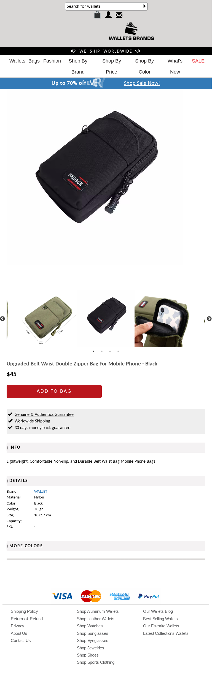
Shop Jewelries (90, 648)
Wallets (17, 61)
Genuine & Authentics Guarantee (44, 415)
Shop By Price (111, 66)
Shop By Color (144, 66)
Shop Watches (90, 626)
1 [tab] (93, 351)
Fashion (52, 61)
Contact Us (21, 640)
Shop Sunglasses (92, 633)
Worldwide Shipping (32, 421)
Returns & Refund (26, 618)
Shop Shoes (88, 655)
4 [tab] (118, 351)
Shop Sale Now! (142, 83)
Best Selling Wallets (160, 618)
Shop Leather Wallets (95, 618)
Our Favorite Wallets (161, 626)
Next (209, 319)
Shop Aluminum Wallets (98, 611)
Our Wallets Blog (158, 611)
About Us (19, 633)
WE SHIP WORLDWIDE (105, 51)
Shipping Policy (24, 611)
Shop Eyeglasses (92, 640)
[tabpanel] (106, 318)
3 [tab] (110, 351)
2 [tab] (101, 351)
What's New (175, 66)
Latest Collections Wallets (165, 633)
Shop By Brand (78, 66)
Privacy (17, 626)
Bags (34, 61)
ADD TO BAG (54, 391)
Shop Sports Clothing (95, 662)
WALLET (40, 492)
